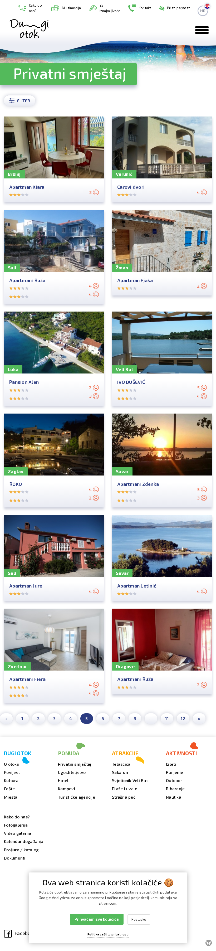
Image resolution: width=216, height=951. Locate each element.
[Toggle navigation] (202, 30)
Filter (23, 100)
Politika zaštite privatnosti (108, 934)
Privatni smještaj (74, 763)
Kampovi (66, 788)
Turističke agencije (76, 796)
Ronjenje (174, 772)
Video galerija (17, 833)
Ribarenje (175, 788)
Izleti (171, 763)
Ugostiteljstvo (72, 772)
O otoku (11, 763)
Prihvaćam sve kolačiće (97, 919)
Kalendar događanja (23, 841)
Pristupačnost (178, 8)
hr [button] (202, 10)
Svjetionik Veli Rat (130, 780)
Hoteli (64, 780)
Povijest (12, 772)
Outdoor (174, 780)
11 (167, 718)
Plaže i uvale (124, 788)
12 (183, 718)
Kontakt (145, 8)
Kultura (11, 780)
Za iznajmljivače (110, 8)
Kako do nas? (35, 8)
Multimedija (71, 8)
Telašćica (121, 763)
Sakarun (120, 772)
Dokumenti (14, 857)
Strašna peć (123, 796)
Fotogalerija (16, 824)
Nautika (173, 796)
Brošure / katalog (21, 849)
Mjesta (11, 796)
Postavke (138, 919)
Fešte (9, 788)
